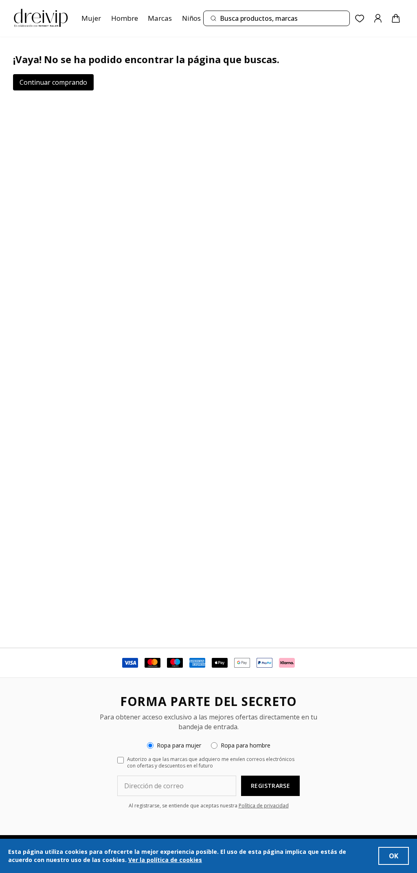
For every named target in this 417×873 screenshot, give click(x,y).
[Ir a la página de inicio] (40, 18)
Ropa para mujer (179, 745)
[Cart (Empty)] (396, 18)
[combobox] (276, 18)
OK (393, 855)
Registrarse (270, 785)
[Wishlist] (359, 18)
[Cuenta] (378, 18)
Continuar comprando (53, 82)
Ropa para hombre (245, 745)
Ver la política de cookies (165, 860)
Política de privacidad (264, 805)
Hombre (124, 18)
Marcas (160, 18)
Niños (191, 18)
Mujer (91, 18)
